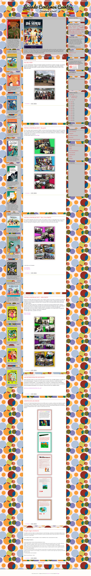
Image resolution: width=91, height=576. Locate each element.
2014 (72, 112)
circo (77, 27)
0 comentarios (27, 103)
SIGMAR (71, 158)
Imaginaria (71, 133)
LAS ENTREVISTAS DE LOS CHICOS (34, 377)
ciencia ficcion (72, 27)
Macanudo (71, 137)
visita (80, 33)
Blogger (58, 573)
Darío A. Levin (73, 52)
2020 (72, 101)
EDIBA (70, 148)
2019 (72, 103)
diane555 (48, 573)
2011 (72, 117)
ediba (78, 29)
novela (70, 33)
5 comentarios (27, 558)
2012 (72, 115)
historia (73, 30)
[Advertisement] (44, 114)
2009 (72, 120)
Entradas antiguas (61, 562)
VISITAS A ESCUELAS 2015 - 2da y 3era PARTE (37, 217)
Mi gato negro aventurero (31, 531)
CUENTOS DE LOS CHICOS (31, 401)
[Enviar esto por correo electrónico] (31, 103)
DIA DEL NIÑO (28, 62)
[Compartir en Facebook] (34, 103)
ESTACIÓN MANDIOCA (73, 150)
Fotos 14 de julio (27, 314)
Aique (70, 26)
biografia (78, 26)
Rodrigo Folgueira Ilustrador (74, 139)
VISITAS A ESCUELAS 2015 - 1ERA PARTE (36, 297)
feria (70, 30)
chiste (82, 26)
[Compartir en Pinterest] (36, 103)
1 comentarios (27, 193)
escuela (82, 29)
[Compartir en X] (33, 103)
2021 (72, 94)
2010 (72, 118)
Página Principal (41, 562)
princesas (77, 33)
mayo (73, 99)
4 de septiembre (27, 267)
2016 (72, 108)
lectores (82, 30)
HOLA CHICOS (72, 152)
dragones (74, 29)
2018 (72, 105)
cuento (82, 27)
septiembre (74, 96)
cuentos (70, 29)
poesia (73, 33)
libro (74, 32)
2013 (72, 113)
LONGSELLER (72, 154)
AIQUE (70, 146)
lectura (70, 32)
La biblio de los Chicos (73, 135)
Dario (71, 54)
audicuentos (74, 26)
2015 (72, 110)
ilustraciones (77, 30)
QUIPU (70, 156)
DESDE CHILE (74, 97)
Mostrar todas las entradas (53, 56)
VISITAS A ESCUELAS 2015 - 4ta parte (35, 128)
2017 (72, 106)
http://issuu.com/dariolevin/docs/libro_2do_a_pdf (32, 388)
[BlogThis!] (32, 103)
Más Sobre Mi (72, 74)
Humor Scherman (72, 131)
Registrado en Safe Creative (74, 64)
